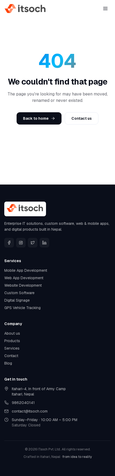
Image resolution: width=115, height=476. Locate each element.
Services (12, 348)
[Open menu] (105, 8)
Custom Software (19, 292)
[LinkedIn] (44, 242)
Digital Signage (17, 300)
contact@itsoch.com (30, 411)
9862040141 (23, 402)
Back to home (36, 118)
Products (12, 340)
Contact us (81, 118)
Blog (8, 363)
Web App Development (23, 277)
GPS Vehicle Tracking (22, 307)
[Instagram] (21, 242)
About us (12, 333)
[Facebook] (9, 242)
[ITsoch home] (25, 8)
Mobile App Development (25, 270)
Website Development (23, 285)
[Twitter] (32, 242)
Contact (11, 355)
